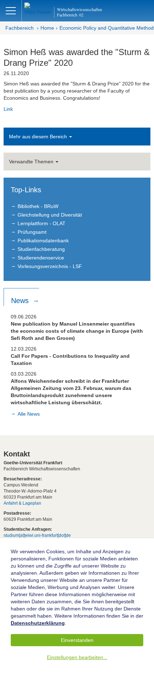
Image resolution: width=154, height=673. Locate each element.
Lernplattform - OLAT (42, 223)
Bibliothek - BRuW (38, 206)
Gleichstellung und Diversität (50, 215)
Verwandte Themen (32, 161)
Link (8, 109)
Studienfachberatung (41, 249)
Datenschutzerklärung (38, 623)
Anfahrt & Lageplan (22, 503)
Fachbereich (19, 28)
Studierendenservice (41, 258)
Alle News (29, 414)
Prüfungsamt (32, 232)
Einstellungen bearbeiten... (77, 657)
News (21, 301)
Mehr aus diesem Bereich (38, 136)
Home (47, 28)
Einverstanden (77, 640)
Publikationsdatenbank (43, 240)
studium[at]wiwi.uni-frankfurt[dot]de (37, 535)
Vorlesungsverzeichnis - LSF (50, 266)
